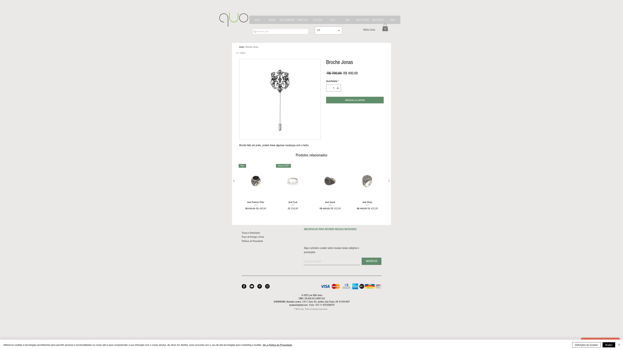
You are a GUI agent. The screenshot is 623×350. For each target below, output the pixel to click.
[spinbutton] (334, 88)
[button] (385, 27)
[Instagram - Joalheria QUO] (267, 286)
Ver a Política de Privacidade (277, 344)
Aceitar (608, 344)
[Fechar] (619, 344)
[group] (311, 187)
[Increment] (338, 88)
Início (241, 47)
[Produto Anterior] (234, 181)
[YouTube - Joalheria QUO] (252, 286)
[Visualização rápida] (330, 181)
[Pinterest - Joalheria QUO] (259, 286)
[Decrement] (329, 88)
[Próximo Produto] (389, 181)
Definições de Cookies (586, 344)
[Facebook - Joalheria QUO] (244, 286)
